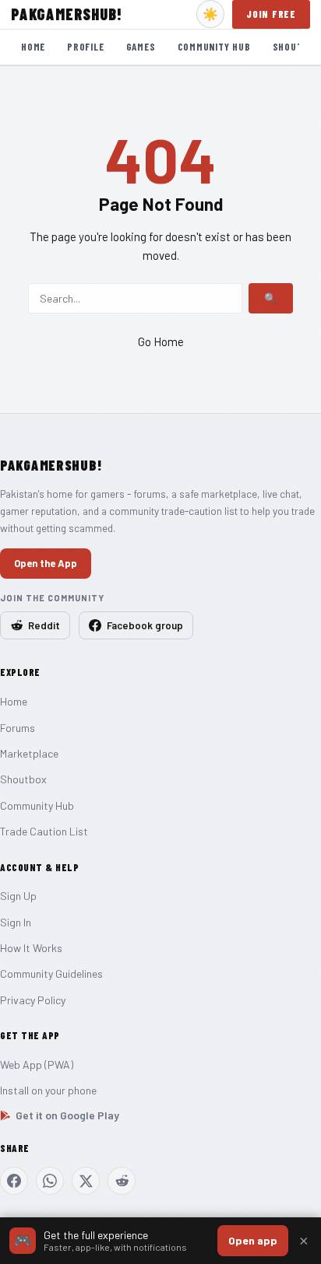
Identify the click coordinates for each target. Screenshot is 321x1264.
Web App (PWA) (36, 1064)
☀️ (210, 14)
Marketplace (29, 753)
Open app (252, 1240)
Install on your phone (48, 1090)
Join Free (271, 14)
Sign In (15, 922)
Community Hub (214, 46)
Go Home (161, 341)
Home (33, 46)
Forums (17, 727)
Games (141, 46)
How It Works (31, 947)
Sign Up (18, 895)
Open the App (45, 563)
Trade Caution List (44, 831)
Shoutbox (23, 779)
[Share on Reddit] (122, 1181)
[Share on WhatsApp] (50, 1181)
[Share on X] (86, 1181)
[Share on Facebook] (14, 1181)
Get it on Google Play (67, 1115)
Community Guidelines (51, 973)
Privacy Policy (32, 1000)
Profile (85, 46)
